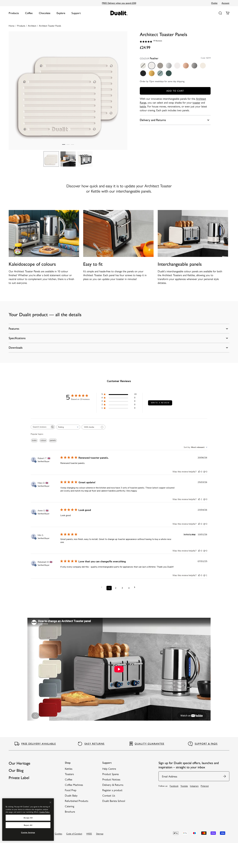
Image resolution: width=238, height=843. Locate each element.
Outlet (214, 3)
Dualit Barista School (113, 801)
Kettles (68, 769)
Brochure (70, 811)
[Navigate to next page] (135, 587)
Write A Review (160, 402)
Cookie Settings (28, 832)
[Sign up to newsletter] (224, 776)
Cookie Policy (44, 812)
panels (53, 440)
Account (225, 3)
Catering (69, 806)
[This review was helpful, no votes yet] (199, 471)
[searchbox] (40, 427)
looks (34, 440)
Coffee (29, 13)
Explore (61, 13)
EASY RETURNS (95, 743)
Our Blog (16, 770)
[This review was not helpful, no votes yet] (204, 471)
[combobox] (68, 427)
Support (76, 13)
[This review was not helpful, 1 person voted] (204, 575)
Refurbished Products (76, 801)
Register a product (112, 790)
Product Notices (111, 779)
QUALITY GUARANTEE (149, 743)
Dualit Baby (71, 795)
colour (43, 440)
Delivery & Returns (112, 785)
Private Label (19, 777)
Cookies (58, 833)
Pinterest (205, 785)
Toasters (69, 774)
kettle (143, 106)
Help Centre (109, 769)
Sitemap (99, 833)
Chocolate (44, 13)
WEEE (89, 833)
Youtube (184, 785)
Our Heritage (19, 763)
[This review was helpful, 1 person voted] (199, 499)
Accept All (28, 818)
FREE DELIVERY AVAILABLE (38, 743)
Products (14, 13)
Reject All (28, 825)
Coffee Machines (74, 785)
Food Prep (70, 790)
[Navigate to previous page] (102, 587)
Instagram (194, 785)
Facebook (174, 785)
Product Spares (110, 774)
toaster (196, 102)
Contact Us (108, 795)
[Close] (50, 802)
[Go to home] (119, 13)
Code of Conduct (74, 833)
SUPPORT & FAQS (206, 743)
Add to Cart (175, 90)
